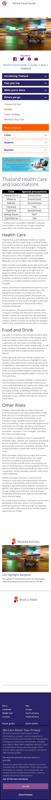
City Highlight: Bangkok (16, 574)
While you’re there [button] (14, 90)
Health (8, 109)
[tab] (25, 76)
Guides (34, 65)
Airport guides (8, 723)
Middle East (7, 713)
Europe (29, 709)
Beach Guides (32, 723)
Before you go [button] (12, 97)
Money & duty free (14, 119)
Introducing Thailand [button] (16, 76)
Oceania (6, 716)
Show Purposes (25, 794)
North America (32, 713)
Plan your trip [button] (12, 83)
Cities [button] (7, 135)
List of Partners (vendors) (15, 779)
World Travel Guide (15, 65)
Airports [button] (9, 142)
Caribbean (6, 709)
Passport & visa (12, 104)
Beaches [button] (9, 150)
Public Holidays (12, 114)
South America (32, 716)
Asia (43, 65)
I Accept (25, 786)
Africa (4, 705)
